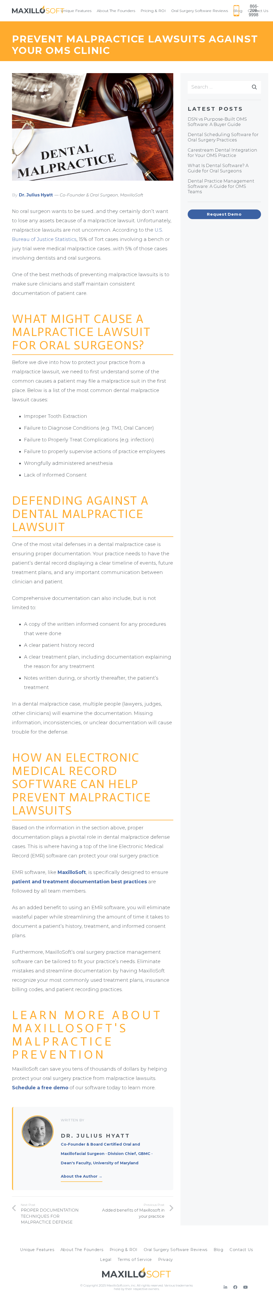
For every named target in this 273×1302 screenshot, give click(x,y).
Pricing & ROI (124, 1249)
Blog (218, 1249)
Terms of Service (135, 1259)
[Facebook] (235, 1287)
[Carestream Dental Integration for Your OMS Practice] (224, 153)
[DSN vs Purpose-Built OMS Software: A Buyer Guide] (224, 122)
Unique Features (37, 1249)
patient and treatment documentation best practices (79, 882)
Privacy (165, 1259)
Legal (105, 1259)
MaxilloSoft (72, 872)
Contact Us (241, 1249)
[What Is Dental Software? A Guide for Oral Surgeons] (224, 168)
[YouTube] (245, 1287)
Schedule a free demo (40, 1088)
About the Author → (81, 1176)
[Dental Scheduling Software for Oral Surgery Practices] (224, 137)
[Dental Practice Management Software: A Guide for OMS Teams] (224, 187)
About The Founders (82, 1249)
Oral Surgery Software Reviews (175, 1249)
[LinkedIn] (225, 1287)
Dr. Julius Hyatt (36, 194)
